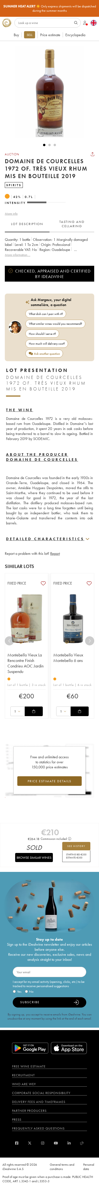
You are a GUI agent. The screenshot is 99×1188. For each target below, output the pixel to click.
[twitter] (29, 1143)
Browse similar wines (34, 857)
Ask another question (47, 354)
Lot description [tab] (27, 224)
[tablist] (49, 224)
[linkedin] (69, 1143)
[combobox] (17, 711)
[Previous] (9, 640)
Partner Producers (29, 1110)
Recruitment (23, 1075)
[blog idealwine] (82, 1143)
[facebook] (16, 1143)
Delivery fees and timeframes (38, 1102)
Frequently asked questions (38, 1128)
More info (11, 213)
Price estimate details (49, 781)
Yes (19, 991)
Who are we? (24, 1084)
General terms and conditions (62, 1166)
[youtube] (56, 1143)
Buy (16, 34)
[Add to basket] (34, 711)
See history (76, 846)
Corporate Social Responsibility (41, 1093)
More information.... (17, 255)
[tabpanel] (49, 247)
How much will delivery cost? (47, 344)
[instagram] (42, 1143)
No (31, 991)
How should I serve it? (42, 334)
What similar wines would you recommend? (55, 324)
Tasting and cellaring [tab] (72, 224)
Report (55, 553)
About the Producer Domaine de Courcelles (42, 457)
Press (16, 1119)
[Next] (89, 640)
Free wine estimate (29, 1066)
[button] (47, 92)
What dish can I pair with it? (46, 314)
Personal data (88, 1166)
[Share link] (92, 154)
